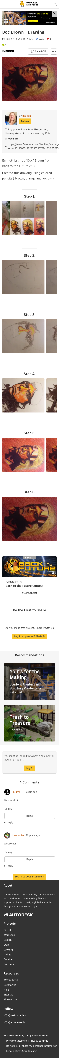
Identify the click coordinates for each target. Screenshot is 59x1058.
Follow (25, 121)
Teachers (9, 964)
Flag (10, 809)
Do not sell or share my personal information (31, 1046)
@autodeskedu (17, 1022)
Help (6, 990)
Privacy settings (39, 1040)
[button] (4, 4)
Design (22, 38)
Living (7, 954)
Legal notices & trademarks (21, 1051)
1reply (10, 822)
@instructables (17, 1015)
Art (31, 38)
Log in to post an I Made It (29, 636)
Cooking (8, 949)
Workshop (9, 935)
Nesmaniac (18, 835)
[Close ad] (54, 14)
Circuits (8, 930)
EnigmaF (17, 792)
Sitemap (8, 994)
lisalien (10, 38)
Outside (8, 959)
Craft (6, 945)
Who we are (10, 999)
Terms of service (41, 1035)
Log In (29, 768)
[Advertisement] (29, 18)
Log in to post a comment (29, 876)
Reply (29, 816)
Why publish (11, 980)
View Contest (29, 593)
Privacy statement (16, 1040)
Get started (10, 985)
